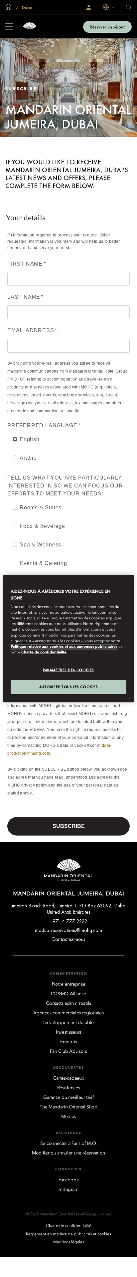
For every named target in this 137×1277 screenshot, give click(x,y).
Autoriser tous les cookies (68, 686)
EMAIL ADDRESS (32, 330)
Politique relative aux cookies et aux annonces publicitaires (64, 646)
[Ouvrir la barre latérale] (9, 27)
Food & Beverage (42, 526)
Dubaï (27, 7)
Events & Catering (43, 563)
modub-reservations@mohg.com (68, 930)
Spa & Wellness (40, 544)
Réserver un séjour (107, 27)
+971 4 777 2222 (68, 921)
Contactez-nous (68, 939)
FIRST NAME (26, 264)
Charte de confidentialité (44, 652)
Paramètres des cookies (68, 669)
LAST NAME (25, 297)
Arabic (28, 458)
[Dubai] (29, 26)
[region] (68, 638)
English (30, 439)
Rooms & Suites (41, 507)
